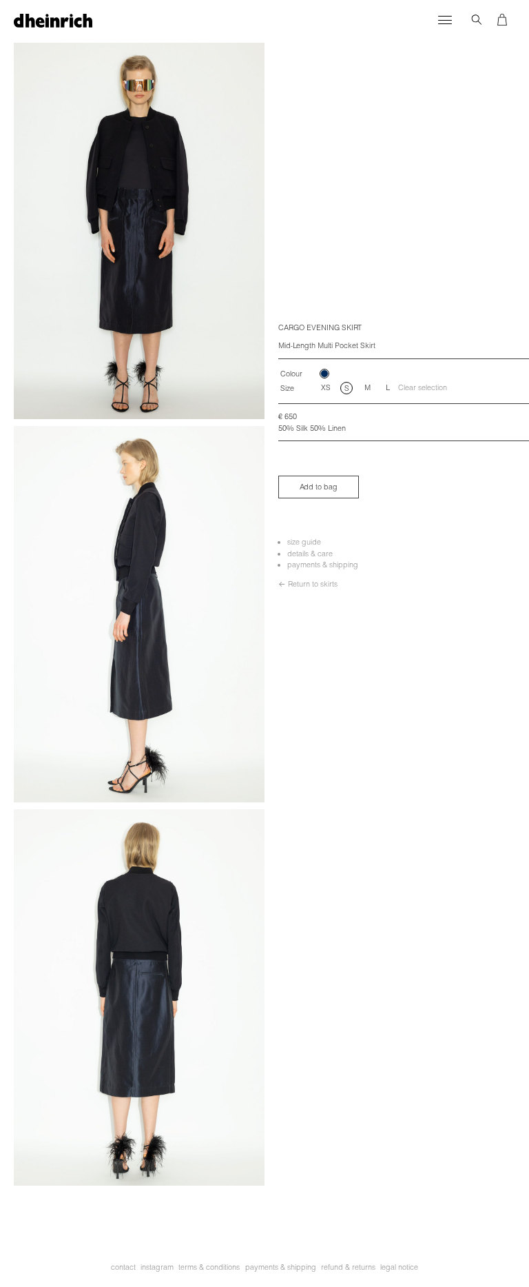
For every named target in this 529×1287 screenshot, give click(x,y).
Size (287, 388)
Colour (291, 373)
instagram (157, 1267)
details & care (310, 553)
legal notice (399, 1267)
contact (123, 1267)
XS (326, 387)
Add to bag (319, 487)
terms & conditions (209, 1267)
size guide (304, 542)
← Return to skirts (308, 584)
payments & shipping (322, 564)
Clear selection (422, 387)
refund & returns (348, 1267)
